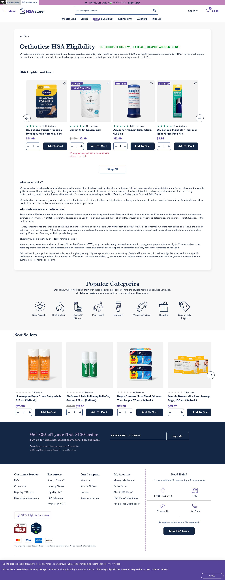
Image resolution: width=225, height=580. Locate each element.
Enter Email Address (126, 436)
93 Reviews (92, 126)
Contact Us (20, 486)
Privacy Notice (113, 563)
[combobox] (116, 11)
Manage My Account (124, 481)
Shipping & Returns (24, 492)
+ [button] (38, 147)
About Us (85, 481)
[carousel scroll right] (211, 375)
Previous (27, 118)
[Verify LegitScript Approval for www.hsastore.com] (36, 528)
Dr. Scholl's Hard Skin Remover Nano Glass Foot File (177, 132)
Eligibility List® (54, 492)
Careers (85, 492)
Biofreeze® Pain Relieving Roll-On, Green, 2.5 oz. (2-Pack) (88, 398)
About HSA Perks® (123, 492)
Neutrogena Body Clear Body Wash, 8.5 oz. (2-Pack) (38, 398)
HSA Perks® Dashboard (126, 498)
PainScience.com (45, 260)
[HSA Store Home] (32, 10)
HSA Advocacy (55, 498)
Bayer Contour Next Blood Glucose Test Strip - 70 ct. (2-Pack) (139, 398)
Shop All (112, 169)
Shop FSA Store (179, 531)
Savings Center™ (55, 481)
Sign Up (177, 436)
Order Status (121, 486)
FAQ (16, 481)
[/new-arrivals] (39, 309)
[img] (46, 126)
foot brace (173, 227)
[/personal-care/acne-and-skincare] (79, 311)
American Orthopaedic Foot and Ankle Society (138, 194)
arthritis (24, 230)
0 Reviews (37, 393)
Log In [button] (193, 11)
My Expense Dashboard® (127, 504)
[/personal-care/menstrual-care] (142, 309)
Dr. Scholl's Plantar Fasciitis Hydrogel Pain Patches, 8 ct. (44, 132)
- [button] (28, 146)
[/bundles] (165, 309)
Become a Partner (90, 498)
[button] (212, 10)
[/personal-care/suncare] (118, 310)
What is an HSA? (56, 504)
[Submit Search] (154, 10)
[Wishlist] (64, 83)
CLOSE (212, 575)
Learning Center (55, 486)
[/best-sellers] (59, 310)
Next (200, 118)
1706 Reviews (137, 126)
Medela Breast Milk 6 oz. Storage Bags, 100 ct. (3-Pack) (189, 398)
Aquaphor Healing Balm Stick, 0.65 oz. (132, 132)
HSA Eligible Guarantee (26, 498)
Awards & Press (89, 486)
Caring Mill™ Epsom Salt (85, 130)
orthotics (183, 188)
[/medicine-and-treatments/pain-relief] (100, 309)
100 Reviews (49, 126)
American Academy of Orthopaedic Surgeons (53, 233)
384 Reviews (180, 126)
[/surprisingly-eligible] (185, 310)
